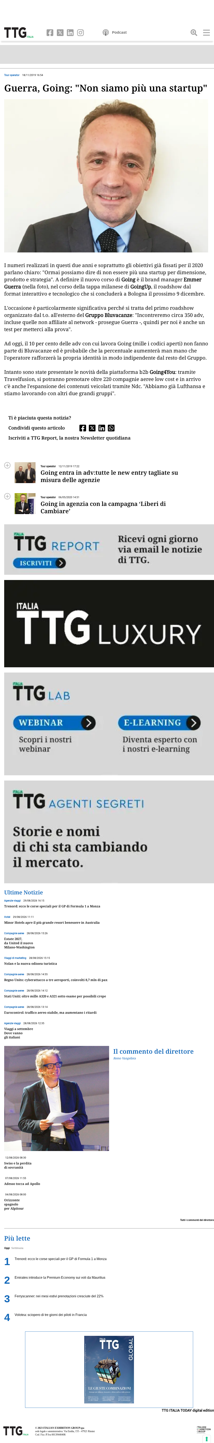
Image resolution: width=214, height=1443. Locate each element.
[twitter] (59, 32)
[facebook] (49, 32)
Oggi (7, 1248)
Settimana (17, 1248)
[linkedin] (69, 32)
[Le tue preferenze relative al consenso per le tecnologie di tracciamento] (207, 1439)
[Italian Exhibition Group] (204, 1429)
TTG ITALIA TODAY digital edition (188, 1410)
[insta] (79, 32)
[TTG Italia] (18, 32)
